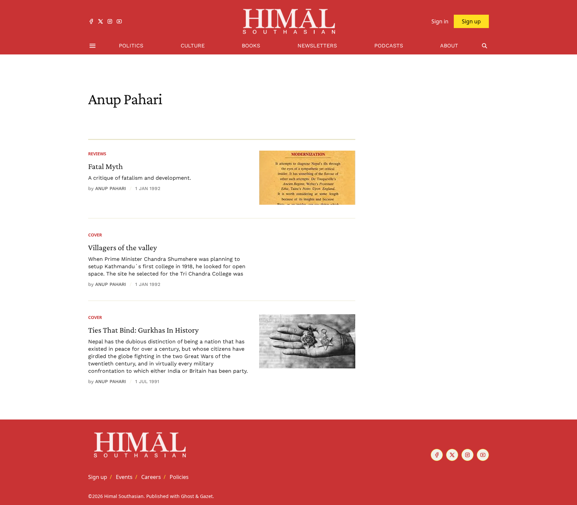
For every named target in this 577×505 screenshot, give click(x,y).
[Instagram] (110, 21)
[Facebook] (91, 21)
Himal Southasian (124, 496)
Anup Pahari (110, 188)
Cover (95, 235)
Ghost (187, 496)
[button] (97, 477)
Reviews (97, 154)
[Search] (484, 46)
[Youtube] (119, 21)
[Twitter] (101, 21)
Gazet (206, 496)
